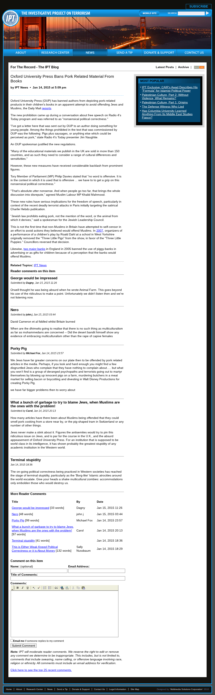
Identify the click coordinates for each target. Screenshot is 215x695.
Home (9, 689)
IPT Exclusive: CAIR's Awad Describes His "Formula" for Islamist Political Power (170, 89)
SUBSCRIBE (198, 6)
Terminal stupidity (23, 540)
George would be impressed (30, 507)
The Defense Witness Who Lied (163, 106)
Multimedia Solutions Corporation (186, 689)
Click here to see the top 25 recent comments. (41, 670)
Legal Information (117, 689)
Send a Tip (62, 689)
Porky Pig (18, 520)
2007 (99, 230)
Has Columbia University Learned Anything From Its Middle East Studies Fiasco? (167, 114)
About (19, 689)
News (49, 689)
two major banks (34, 249)
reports (46, 108)
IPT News (40, 265)
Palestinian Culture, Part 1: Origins (165, 102)
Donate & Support (81, 689)
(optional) (21, 566)
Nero (15, 514)
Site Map (135, 689)
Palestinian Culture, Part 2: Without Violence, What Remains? (165, 96)
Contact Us (99, 689)
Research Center (34, 689)
